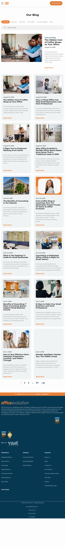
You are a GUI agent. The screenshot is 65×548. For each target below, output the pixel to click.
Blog (46, 448)
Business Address (28, 448)
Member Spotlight (42, 22)
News (51, 22)
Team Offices (5, 448)
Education (14, 22)
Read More (49, 68)
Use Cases (48, 464)
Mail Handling (27, 452)
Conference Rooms (7, 460)
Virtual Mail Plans (28, 444)
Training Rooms (6, 464)
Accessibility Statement (32, 493)
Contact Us (48, 452)
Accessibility (32, 503)
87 (37, 383)
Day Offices (4, 468)
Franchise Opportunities (52, 460)
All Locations (56, 3)
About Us (47, 444)
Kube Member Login (51, 472)
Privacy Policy (31, 500)
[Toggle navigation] (2, 3)
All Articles (5, 22)
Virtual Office (31, 22)
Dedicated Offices (6, 444)
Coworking (22, 22)
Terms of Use (32, 496)
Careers (47, 468)
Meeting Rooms (6, 456)
